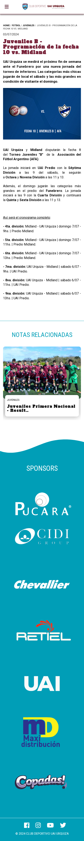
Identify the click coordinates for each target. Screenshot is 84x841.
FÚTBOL (16, 25)
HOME (6, 25)
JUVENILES (28, 25)
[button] (76, 376)
